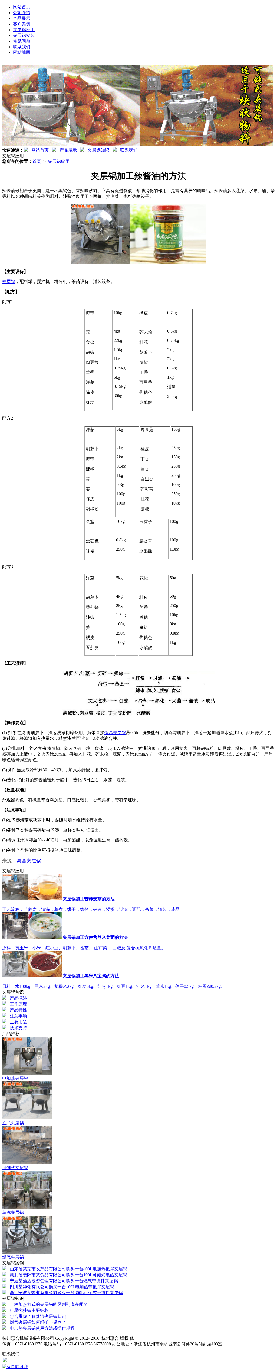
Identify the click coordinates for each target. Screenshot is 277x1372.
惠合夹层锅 (29, 860)
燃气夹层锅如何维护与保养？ (38, 1322)
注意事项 (18, 1016)
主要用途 (18, 1022)
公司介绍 (21, 12)
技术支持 (18, 1028)
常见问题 (21, 41)
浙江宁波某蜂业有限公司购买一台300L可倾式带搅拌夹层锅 (66, 1292)
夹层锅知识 (98, 150)
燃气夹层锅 (13, 1257)
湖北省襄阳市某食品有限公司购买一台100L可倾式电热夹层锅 (68, 1275)
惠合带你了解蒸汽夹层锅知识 (38, 1316)
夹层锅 (8, 281)
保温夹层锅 (115, 732)
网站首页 (21, 7)
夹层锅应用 (24, 29)
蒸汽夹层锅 (13, 1212)
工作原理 (18, 1004)
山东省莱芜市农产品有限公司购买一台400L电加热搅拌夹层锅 (68, 1269)
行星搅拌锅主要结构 (29, 1310)
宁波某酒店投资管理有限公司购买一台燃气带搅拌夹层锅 (64, 1280)
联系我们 (21, 46)
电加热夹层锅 (15, 1078)
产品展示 (21, 18)
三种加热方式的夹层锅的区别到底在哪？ (49, 1304)
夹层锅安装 (24, 35)
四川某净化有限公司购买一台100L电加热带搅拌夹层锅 (62, 1286)
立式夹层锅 (13, 1123)
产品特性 (18, 1010)
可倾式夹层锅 (15, 1167)
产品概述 (18, 998)
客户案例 (21, 24)
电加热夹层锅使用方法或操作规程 (42, 1328)
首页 (36, 161)
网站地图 (21, 52)
